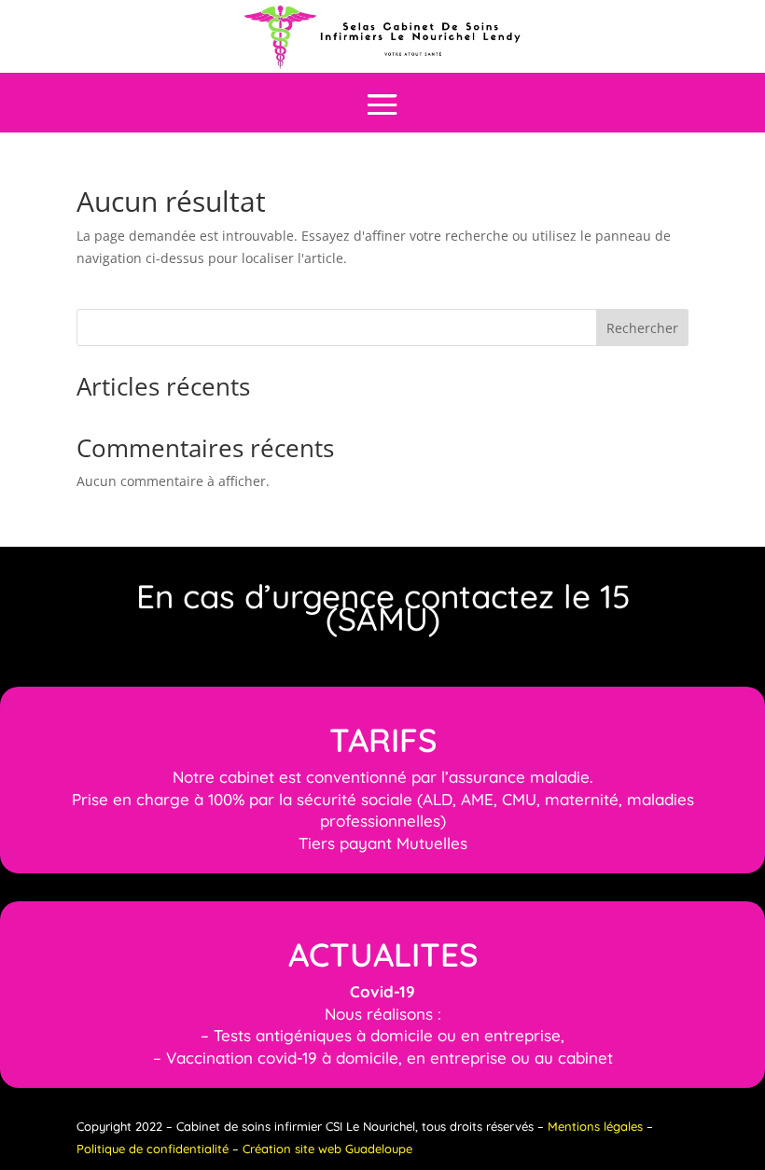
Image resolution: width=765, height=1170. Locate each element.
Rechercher (642, 328)
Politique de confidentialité (152, 1148)
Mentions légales (595, 1126)
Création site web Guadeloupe (327, 1148)
